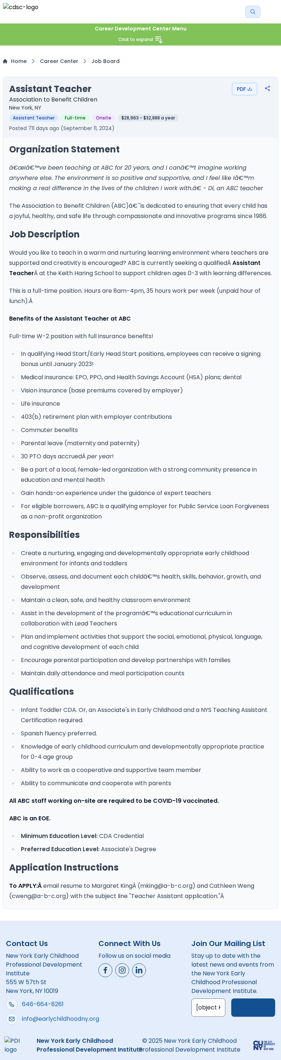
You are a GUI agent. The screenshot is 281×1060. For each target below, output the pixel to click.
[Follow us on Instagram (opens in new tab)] (122, 970)
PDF (241, 89)
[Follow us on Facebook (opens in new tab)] (105, 970)
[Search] (253, 11)
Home (19, 61)
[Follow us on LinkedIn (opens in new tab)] (139, 970)
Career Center (59, 61)
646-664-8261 (43, 1004)
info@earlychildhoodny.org (60, 1019)
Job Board (105, 61)
